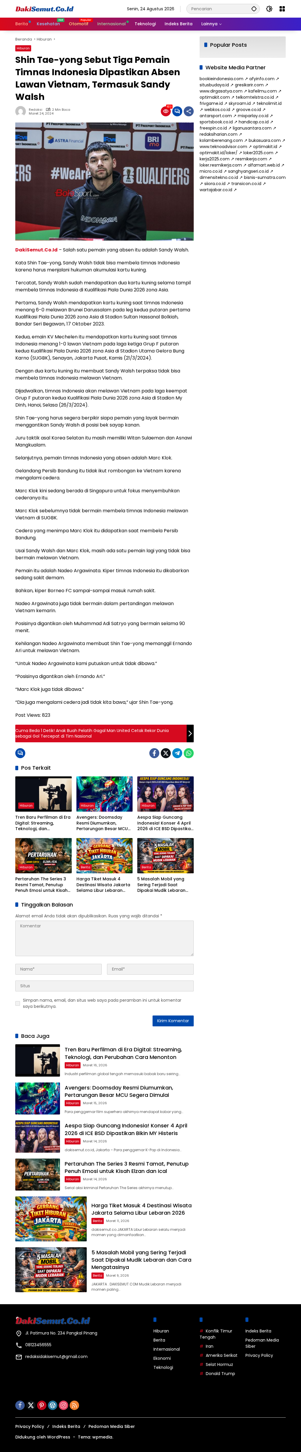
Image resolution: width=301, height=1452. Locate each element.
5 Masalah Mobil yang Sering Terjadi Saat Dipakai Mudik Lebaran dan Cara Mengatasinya (163, 885)
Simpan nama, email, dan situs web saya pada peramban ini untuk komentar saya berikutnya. (102, 1003)
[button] (254, 9)
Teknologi (163, 1367)
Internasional (166, 1349)
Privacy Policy (259, 1355)
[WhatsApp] (189, 753)
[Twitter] (166, 753)
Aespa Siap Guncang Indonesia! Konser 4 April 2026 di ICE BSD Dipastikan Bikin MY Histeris (165, 823)
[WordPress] (52, 1405)
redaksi (35, 109)
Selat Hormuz (219, 1364)
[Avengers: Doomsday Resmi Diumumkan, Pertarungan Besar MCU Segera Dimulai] (104, 794)
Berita (85, 867)
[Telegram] (177, 753)
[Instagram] (63, 1405)
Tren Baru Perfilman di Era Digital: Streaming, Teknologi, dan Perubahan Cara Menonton (43, 823)
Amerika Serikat (222, 1355)
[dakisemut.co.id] (44, 8)
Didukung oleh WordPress (42, 1437)
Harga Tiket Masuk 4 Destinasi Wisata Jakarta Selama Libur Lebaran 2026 (103, 885)
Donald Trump (220, 1374)
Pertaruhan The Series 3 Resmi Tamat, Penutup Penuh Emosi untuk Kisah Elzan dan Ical (41, 885)
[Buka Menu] (282, 8)
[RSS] (74, 1405)
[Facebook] (154, 753)
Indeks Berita (258, 1331)
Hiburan (23, 48)
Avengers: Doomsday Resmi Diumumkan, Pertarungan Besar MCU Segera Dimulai (102, 823)
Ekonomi (162, 1358)
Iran (209, 1346)
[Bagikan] (189, 111)
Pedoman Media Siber (111, 1426)
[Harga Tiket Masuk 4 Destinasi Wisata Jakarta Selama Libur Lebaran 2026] (104, 855)
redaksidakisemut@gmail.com (56, 1356)
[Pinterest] (41, 1405)
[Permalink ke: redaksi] (22, 111)
